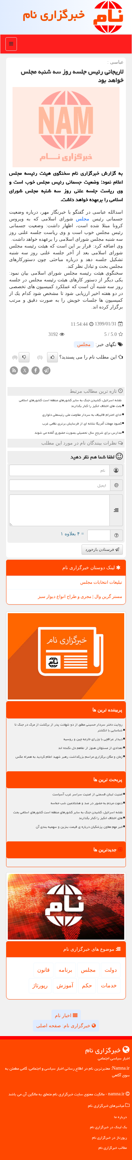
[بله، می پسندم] (52, 357)
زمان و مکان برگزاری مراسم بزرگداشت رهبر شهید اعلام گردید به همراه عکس (69, 756)
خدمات (109, 985)
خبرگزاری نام (54, 14)
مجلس (82, 218)
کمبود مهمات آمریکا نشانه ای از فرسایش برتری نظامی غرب (82, 423)
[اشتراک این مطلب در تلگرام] (46, 369)
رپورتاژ (40, 985)
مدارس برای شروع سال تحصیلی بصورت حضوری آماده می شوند (78, 432)
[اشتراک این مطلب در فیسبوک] (35, 369)
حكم (87, 985)
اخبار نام (64, 1015)
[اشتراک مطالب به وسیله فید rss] (14, 369)
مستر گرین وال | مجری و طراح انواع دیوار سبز (80, 596)
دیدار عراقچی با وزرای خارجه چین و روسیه (93, 739)
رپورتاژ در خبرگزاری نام (109, 1137)
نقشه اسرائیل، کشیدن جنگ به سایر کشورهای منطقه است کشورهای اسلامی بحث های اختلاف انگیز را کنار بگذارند (70, 403)
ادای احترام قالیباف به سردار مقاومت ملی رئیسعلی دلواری (82, 414)
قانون (43, 970)
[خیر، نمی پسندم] (24, 357)
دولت (111, 970)
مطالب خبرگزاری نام (112, 1147)
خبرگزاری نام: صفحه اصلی (64, 1025)
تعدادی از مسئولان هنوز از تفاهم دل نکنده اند (90, 748)
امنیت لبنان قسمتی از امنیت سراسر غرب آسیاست (87, 794)
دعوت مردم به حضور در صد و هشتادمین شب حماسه (87, 803)
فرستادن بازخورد (100, 549)
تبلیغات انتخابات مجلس (101, 582)
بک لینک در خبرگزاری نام (108, 1127)
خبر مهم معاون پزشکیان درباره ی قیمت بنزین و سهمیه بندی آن (79, 826)
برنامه (65, 970)
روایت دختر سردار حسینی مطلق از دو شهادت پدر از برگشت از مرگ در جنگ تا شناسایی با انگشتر (69, 727)
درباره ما (120, 1116)
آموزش (65, 985)
